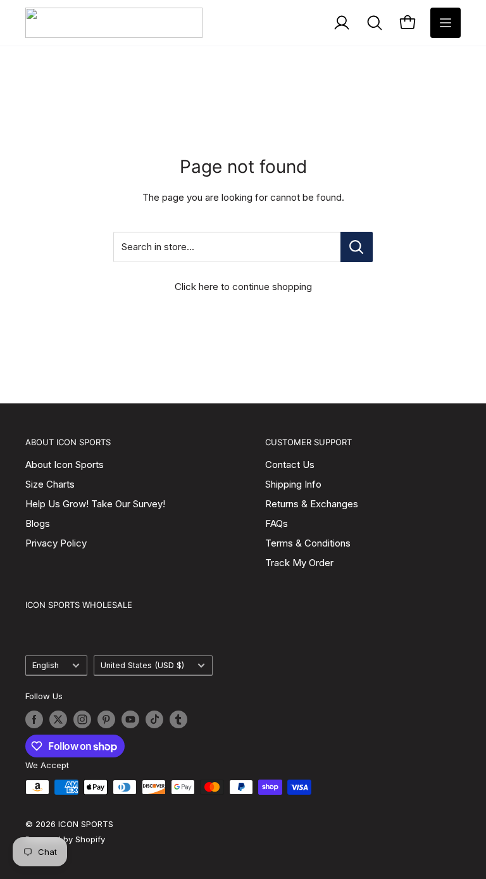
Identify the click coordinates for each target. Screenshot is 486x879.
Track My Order (299, 563)
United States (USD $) (142, 665)
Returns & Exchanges (311, 504)
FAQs (276, 523)
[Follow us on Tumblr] (178, 719)
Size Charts (50, 484)
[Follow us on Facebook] (34, 719)
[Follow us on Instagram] (82, 719)
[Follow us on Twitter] (58, 719)
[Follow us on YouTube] (130, 719)
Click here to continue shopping (243, 287)
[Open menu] (445, 23)
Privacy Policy (56, 543)
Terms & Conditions (308, 543)
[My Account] (342, 23)
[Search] (374, 23)
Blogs (37, 523)
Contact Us (290, 464)
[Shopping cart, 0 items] (407, 23)
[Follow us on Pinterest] (106, 719)
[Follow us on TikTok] (154, 719)
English (45, 665)
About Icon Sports (64, 464)
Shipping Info (293, 484)
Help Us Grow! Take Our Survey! (95, 504)
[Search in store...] (356, 247)
